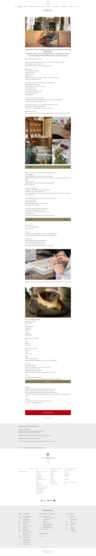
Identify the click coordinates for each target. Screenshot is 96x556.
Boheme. (27, 343)
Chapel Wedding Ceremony (41, 479)
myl (26, 324)
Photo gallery (38, 476)
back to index (48, 418)
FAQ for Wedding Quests (40, 488)
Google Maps (48, 381)
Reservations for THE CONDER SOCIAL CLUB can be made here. (48, 167)
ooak (26, 351)
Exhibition (52, 474)
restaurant (45, 500)
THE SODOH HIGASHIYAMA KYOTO (48, 524)
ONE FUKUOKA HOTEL (26, 534)
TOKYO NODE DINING (73, 519)
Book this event (48, 412)
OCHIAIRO (24, 524)
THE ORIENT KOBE (26, 529)
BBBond (27, 357)
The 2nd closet (28, 323)
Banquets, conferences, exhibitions (38, 6)
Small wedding (38, 477)
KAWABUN (44, 521)
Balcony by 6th (72, 516)
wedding (51, 500)
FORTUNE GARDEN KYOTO (47, 526)
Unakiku (71, 521)
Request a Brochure (54, 482)
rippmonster (28, 329)
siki (26, 340)
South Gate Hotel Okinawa (27, 539)
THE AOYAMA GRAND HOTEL (27, 516)
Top (15, 6)
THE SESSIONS (28, 334)
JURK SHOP (28, 328)
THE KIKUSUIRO (45, 529)
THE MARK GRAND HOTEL (27, 521)
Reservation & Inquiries (77, 6)
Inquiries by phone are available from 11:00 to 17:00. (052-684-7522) (41, 360)
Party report (53, 479)
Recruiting (66, 479)
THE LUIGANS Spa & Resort (27, 532)
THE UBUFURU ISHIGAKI (27, 540)
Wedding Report (41, 471)
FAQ (65, 471)
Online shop (70, 6)
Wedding (30, 6)
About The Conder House (56, 6)
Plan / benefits (38, 474)
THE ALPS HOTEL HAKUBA (27, 526)
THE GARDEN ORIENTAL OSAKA (48, 527)
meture (26, 341)
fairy (26, 331)
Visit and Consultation (40, 491)
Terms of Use (51, 550)
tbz (26, 355)
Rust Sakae (27, 345)
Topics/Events (20, 6)
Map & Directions (64, 6)
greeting (27, 350)
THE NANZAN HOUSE (46, 516)
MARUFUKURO (25, 527)
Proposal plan (48, 6)
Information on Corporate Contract (70, 468)
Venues (37, 480)
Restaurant (25, 6)
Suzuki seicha (28, 353)
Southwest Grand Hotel (26, 537)
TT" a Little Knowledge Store (31, 358)
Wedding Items (38, 485)
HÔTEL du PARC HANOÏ (26, 542)
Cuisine (37, 482)
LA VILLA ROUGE (29, 326)
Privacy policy (45, 550)
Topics (20, 468)
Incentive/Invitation (54, 471)
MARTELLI (27, 333)
